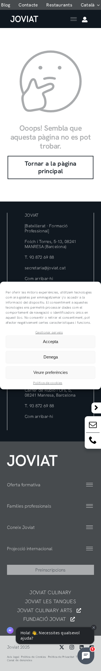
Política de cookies (47, 383)
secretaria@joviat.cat (45, 268)
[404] (32, 457)
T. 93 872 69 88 (39, 257)
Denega (50, 357)
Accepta (50, 341)
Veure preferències (50, 372)
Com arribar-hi (39, 278)
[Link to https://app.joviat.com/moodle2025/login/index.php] (85, 19)
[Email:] (93, 426)
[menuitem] (90, 5)
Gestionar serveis (49, 332)
